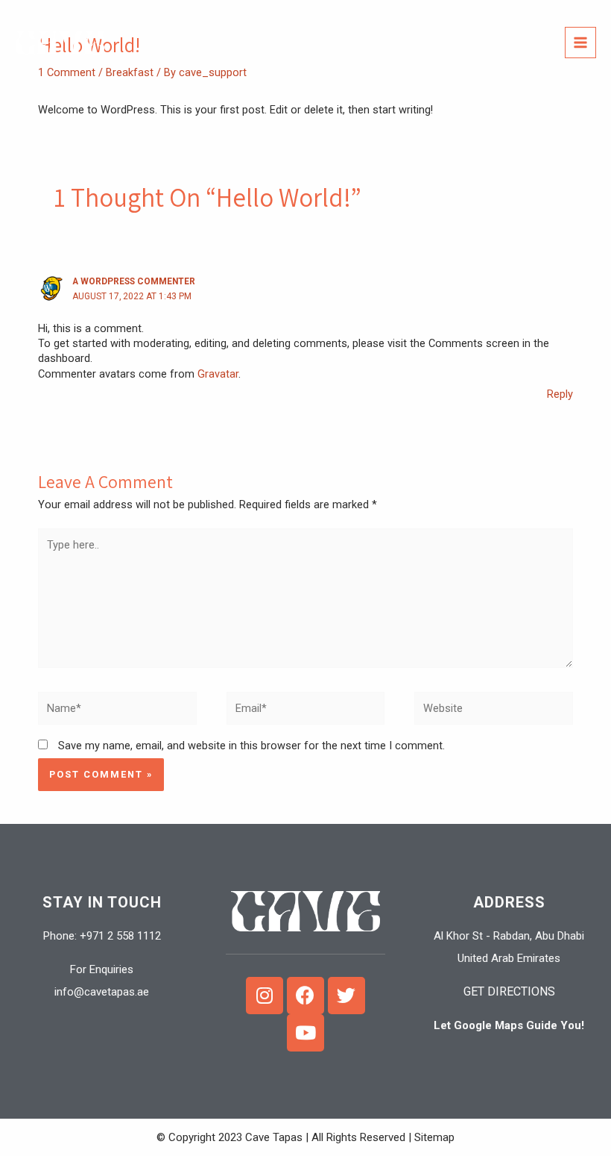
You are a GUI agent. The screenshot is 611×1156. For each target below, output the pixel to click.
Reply (560, 394)
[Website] (493, 711)
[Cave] (59, 43)
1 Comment (66, 72)
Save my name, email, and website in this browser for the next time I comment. (251, 745)
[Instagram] (264, 995)
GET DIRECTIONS (509, 991)
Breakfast (129, 72)
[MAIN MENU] (580, 42)
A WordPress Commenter (133, 281)
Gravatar (217, 374)
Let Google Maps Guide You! (509, 1025)
